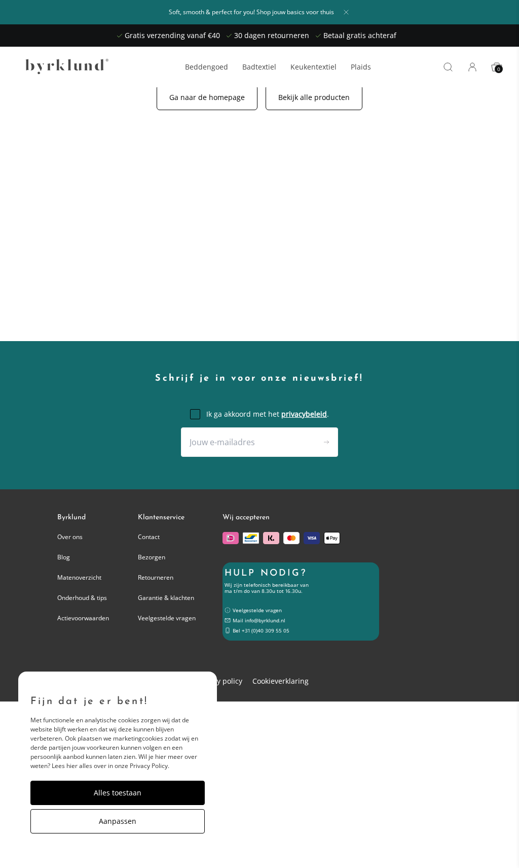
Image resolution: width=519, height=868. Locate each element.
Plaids (361, 67)
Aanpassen (117, 821)
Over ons (70, 536)
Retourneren (155, 577)
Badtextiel (259, 67)
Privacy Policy (149, 765)
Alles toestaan (117, 792)
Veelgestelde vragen (167, 618)
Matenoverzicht (79, 577)
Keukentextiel (313, 67)
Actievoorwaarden (83, 618)
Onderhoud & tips (82, 597)
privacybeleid (304, 414)
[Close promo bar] (346, 12)
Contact (149, 536)
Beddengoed (206, 67)
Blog (63, 557)
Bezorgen (151, 557)
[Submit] (326, 442)
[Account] (472, 67)
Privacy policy (219, 681)
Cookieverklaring (280, 681)
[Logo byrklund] (65, 67)
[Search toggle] (448, 67)
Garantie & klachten (166, 597)
